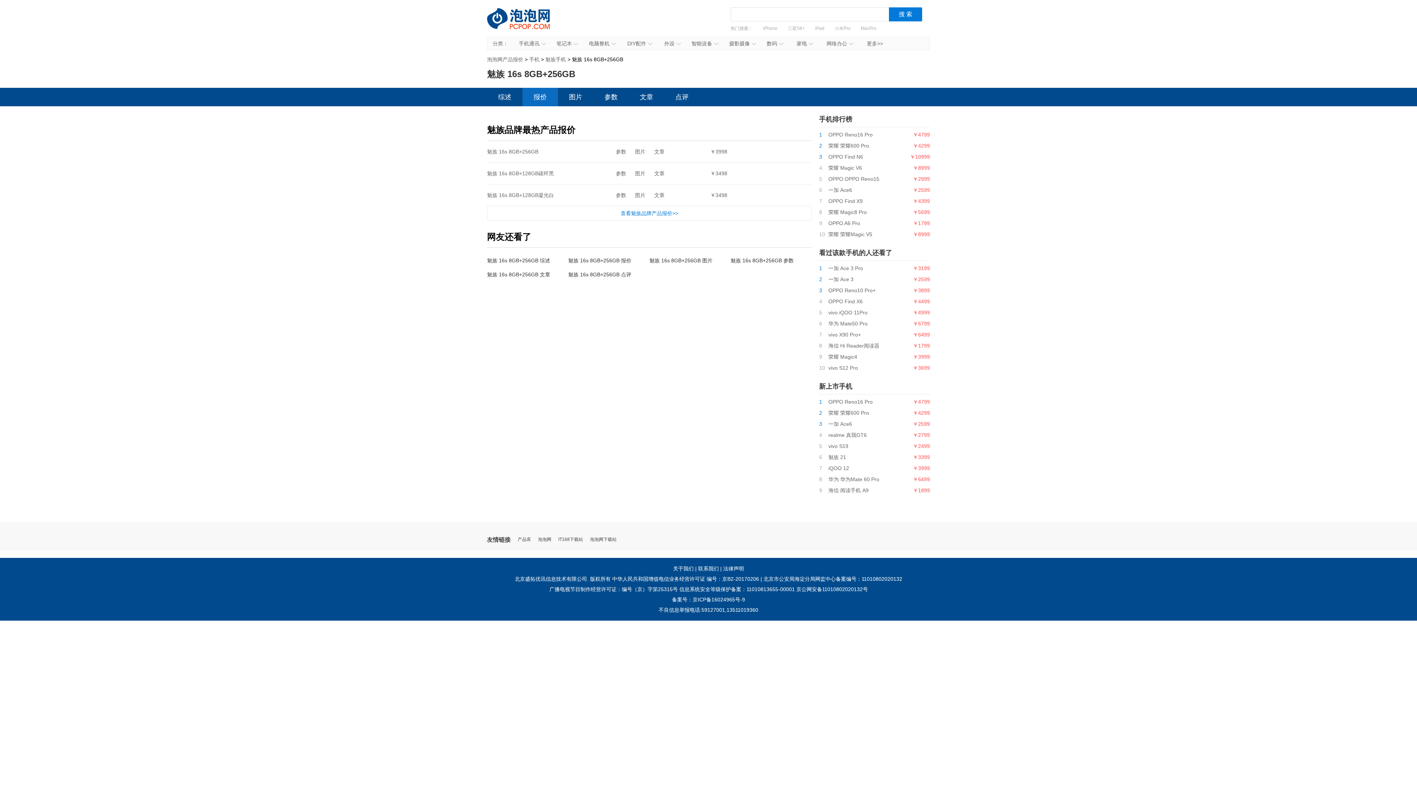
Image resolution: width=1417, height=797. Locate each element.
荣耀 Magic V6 (845, 168)
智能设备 (702, 43)
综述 (504, 97)
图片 (575, 97)
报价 (540, 97)
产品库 (524, 539)
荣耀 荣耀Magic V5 (850, 234)
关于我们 (683, 569)
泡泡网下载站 (603, 539)
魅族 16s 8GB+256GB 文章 (518, 274)
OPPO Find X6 (845, 301)
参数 (611, 97)
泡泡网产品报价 (526, 24)
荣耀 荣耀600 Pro (848, 146)
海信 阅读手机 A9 (848, 490)
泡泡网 (544, 539)
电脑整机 (599, 43)
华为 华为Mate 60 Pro (853, 479)
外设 (669, 43)
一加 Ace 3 (841, 279)
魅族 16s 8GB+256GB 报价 (599, 260)
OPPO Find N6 (845, 157)
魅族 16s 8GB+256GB (512, 152)
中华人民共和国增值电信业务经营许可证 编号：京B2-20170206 (685, 579)
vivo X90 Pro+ (844, 335)
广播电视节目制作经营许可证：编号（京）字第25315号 (613, 589)
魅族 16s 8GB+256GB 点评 (599, 274)
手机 (534, 59)
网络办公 (837, 43)
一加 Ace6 (840, 190)
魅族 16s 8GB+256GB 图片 (681, 260)
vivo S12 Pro (843, 368)
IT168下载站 (570, 539)
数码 (772, 43)
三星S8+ (796, 28)
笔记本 (564, 43)
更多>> (875, 43)
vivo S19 (838, 446)
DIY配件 (636, 43)
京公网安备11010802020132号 (832, 589)
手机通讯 (529, 43)
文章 (646, 97)
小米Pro (843, 28)
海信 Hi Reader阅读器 (853, 346)
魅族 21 (837, 457)
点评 (682, 97)
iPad (819, 28)
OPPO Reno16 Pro (850, 135)
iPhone (770, 28)
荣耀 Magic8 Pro (847, 212)
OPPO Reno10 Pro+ (852, 290)
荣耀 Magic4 (842, 357)
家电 (802, 43)
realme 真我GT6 (847, 435)
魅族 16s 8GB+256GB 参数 (762, 260)
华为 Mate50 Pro (848, 324)
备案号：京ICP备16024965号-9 (708, 600)
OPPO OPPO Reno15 (853, 179)
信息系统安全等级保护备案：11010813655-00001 (737, 589)
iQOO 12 (838, 468)
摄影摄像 (739, 43)
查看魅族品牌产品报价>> (649, 213)
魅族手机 (555, 59)
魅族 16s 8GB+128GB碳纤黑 (520, 173)
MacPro (868, 28)
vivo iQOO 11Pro (848, 312)
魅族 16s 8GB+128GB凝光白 (520, 195)
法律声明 (733, 569)
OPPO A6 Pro (844, 223)
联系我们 (708, 569)
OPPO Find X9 (845, 201)
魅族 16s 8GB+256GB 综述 (518, 260)
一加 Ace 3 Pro (845, 268)
